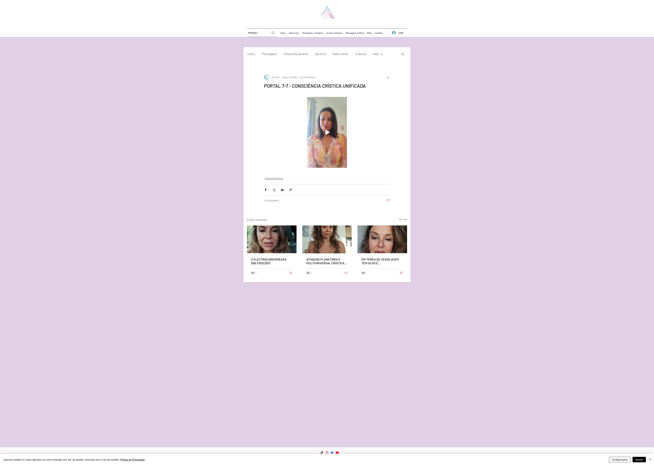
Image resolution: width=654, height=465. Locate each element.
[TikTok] (322, 452)
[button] (402, 54)
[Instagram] (327, 452)
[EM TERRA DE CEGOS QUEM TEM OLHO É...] (382, 239)
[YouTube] (337, 452)
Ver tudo (403, 219)
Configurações (620, 459)
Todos (251, 54)
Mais (376, 54)
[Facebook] (332, 452)
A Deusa (360, 54)
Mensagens (269, 54)
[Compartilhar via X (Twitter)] (274, 189)
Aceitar (639, 459)
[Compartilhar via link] (290, 189)
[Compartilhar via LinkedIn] (282, 189)
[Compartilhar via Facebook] (265, 189)
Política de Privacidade (132, 459)
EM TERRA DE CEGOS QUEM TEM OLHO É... (380, 261)
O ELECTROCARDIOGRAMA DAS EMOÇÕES (268, 261)
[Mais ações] (388, 77)
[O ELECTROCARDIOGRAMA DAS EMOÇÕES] (272, 239)
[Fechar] (650, 459)
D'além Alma (340, 54)
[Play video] (327, 132)
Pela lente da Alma (296, 54)
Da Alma (320, 54)
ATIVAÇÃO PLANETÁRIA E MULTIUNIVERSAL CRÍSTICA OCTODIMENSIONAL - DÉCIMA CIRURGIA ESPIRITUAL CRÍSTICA (326, 261)
